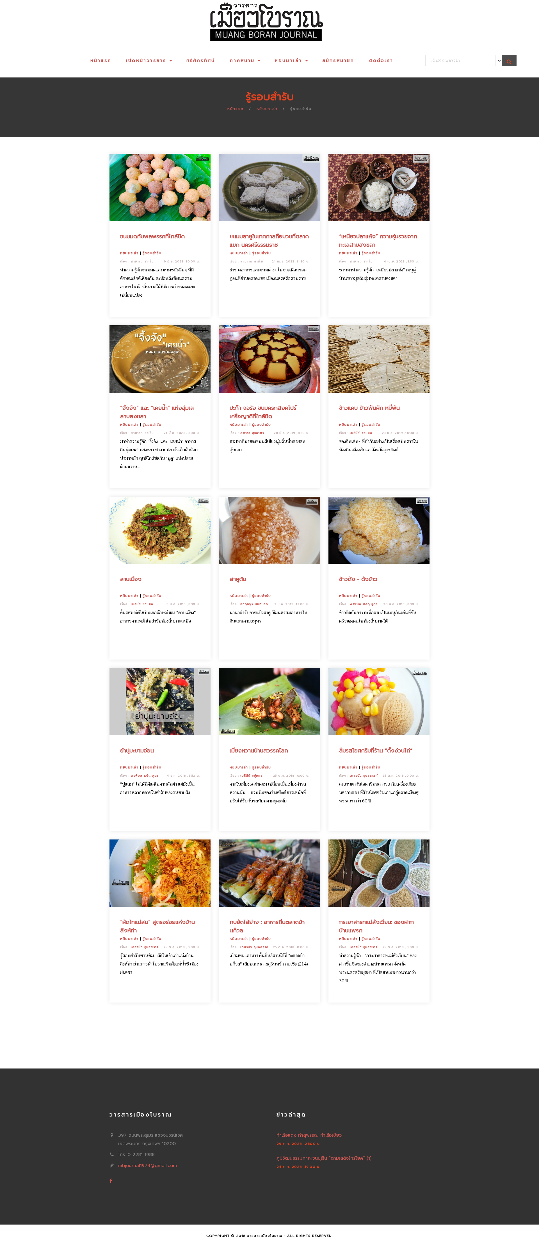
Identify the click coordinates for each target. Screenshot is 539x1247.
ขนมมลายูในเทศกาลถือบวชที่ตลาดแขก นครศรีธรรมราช (269, 240)
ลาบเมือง (130, 579)
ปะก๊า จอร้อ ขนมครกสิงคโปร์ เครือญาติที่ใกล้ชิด (263, 412)
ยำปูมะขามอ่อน (137, 750)
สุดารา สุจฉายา (252, 433)
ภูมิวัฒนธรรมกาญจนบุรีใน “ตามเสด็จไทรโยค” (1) (324, 1158)
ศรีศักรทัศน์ (200, 60)
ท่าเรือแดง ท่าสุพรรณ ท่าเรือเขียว (309, 1135)
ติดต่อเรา (381, 60)
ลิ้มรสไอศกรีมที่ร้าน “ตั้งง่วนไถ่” (375, 750)
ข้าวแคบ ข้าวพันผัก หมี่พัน (369, 408)
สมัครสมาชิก (338, 60)
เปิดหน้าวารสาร (147, 60)
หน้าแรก (100, 60)
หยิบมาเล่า (290, 60)
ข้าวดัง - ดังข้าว (358, 579)
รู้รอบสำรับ (152, 253)
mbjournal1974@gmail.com (147, 1165)
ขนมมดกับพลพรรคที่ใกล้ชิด (152, 236)
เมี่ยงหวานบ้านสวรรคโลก (259, 750)
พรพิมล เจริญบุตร (364, 604)
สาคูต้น (238, 579)
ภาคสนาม (243, 60)
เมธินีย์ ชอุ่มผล (361, 433)
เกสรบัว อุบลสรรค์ (364, 776)
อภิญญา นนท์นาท (254, 604)
